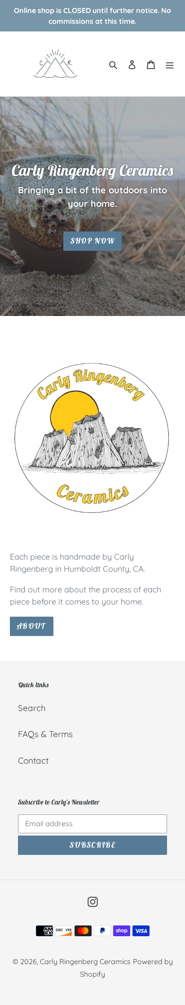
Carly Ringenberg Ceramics (85, 961)
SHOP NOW (92, 241)
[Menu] (169, 64)
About (31, 626)
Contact (33, 760)
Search (32, 708)
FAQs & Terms (45, 734)
